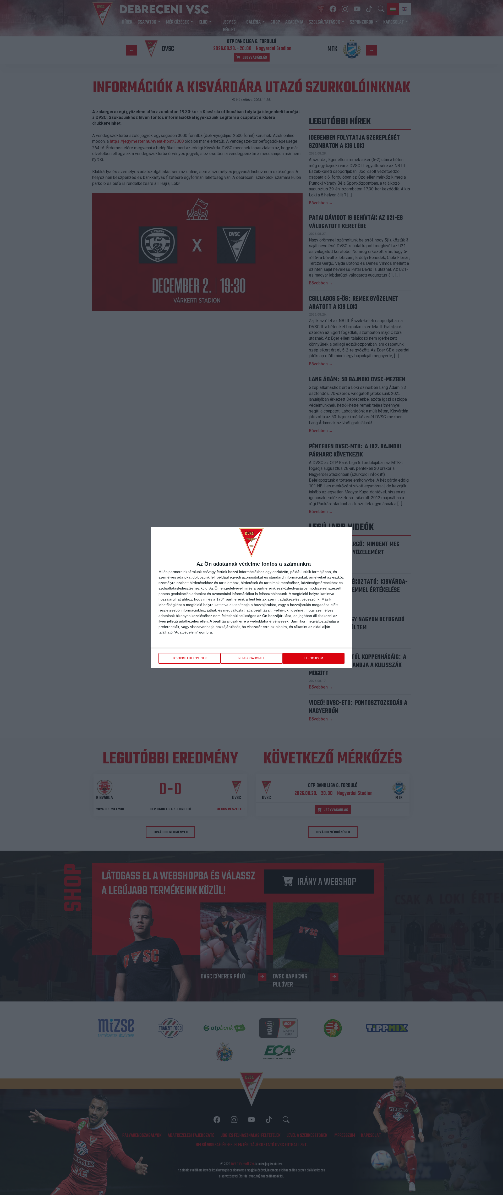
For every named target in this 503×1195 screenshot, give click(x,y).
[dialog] (251, 597)
